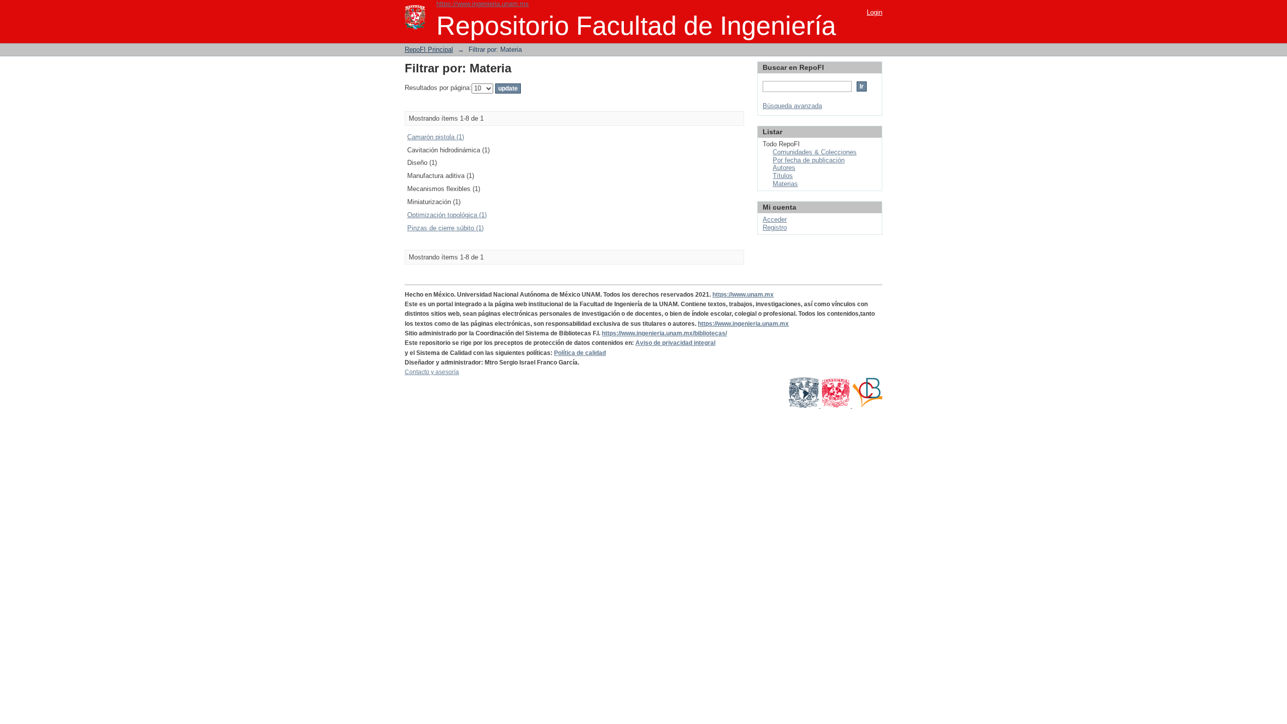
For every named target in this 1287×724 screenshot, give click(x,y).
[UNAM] (804, 405)
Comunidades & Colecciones (815, 152)
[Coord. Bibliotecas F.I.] (867, 405)
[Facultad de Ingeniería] (836, 405)
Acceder (775, 219)
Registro (775, 227)
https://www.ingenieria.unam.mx (482, 4)
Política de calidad (580, 352)
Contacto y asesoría (432, 372)
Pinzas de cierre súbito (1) (445, 228)
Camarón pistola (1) (435, 137)
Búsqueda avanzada (792, 106)
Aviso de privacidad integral (675, 342)
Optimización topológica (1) (447, 215)
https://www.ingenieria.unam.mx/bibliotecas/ (664, 333)
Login (874, 12)
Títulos (783, 175)
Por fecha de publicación (809, 160)
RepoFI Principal (429, 49)
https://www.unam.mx (743, 294)
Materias (785, 184)
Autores (784, 167)
